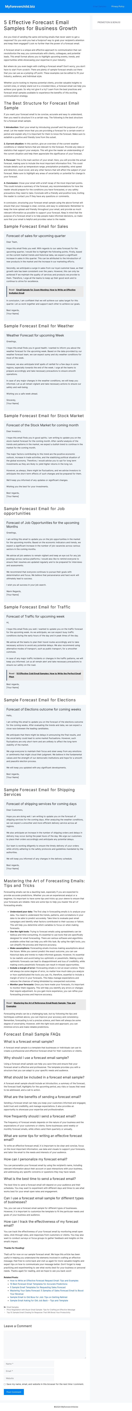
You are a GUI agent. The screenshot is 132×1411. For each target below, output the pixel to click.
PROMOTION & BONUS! (109, 22)
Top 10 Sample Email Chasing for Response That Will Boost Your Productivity (38, 1312)
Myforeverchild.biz (20, 6)
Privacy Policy (118, 6)
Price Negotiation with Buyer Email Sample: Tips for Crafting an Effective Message (41, 1310)
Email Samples (99, 6)
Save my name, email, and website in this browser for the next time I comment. (45, 1384)
